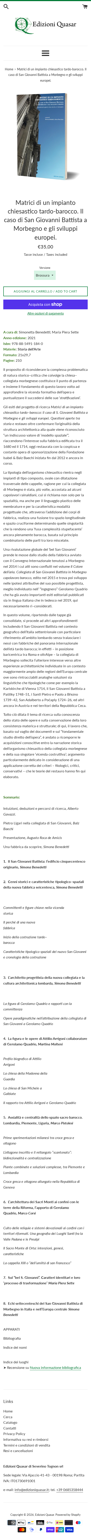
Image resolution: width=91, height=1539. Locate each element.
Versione (44, 267)
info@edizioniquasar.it (32, 1489)
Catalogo (10, 1422)
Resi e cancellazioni (18, 1451)
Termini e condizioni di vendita (26, 1445)
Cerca (7, 1417)
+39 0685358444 (69, 1489)
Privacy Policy (14, 1433)
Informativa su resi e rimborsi (25, 1439)
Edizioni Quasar (44, 1514)
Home (8, 1411)
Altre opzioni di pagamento (45, 313)
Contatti (9, 1428)
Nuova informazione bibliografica (55, 1367)
